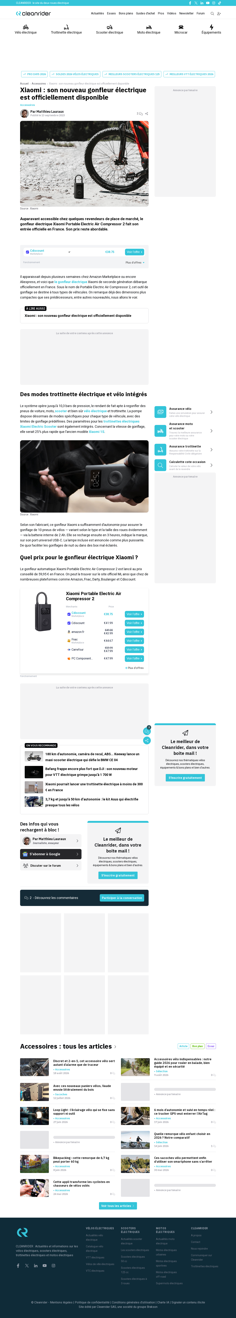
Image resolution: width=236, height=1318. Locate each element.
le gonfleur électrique (70, 282)
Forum (201, 13)
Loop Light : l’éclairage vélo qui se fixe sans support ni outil (84, 1111)
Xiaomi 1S (96, 432)
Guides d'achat (145, 13)
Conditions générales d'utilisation (133, 1302)
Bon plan (197, 1046)
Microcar (181, 32)
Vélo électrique (26, 32)
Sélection (162, 1071)
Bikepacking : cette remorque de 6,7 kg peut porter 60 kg (81, 1159)
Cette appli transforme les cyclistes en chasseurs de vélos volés (81, 1183)
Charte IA (163, 1302)
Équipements (211, 32)
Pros (161, 13)
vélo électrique (95, 411)
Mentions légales (61, 1302)
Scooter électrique (109, 32)
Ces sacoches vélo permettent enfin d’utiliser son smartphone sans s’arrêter (183, 1159)
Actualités (97, 13)
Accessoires (39, 83)
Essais (111, 13)
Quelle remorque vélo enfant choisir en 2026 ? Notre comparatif (182, 1135)
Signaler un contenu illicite (188, 1302)
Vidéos (171, 13)
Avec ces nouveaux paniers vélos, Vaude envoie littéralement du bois (82, 1087)
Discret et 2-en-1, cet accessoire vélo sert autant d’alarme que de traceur (84, 1063)
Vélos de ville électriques (100, 1264)
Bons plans (126, 13)
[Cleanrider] (33, 13)
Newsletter (186, 13)
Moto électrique (148, 32)
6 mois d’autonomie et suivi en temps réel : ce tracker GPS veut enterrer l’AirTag (184, 1111)
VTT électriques (95, 1257)
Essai (211, 1046)
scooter (61, 411)
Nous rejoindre (199, 1248)
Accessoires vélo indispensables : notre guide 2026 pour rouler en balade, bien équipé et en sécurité (182, 1062)
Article (183, 1046)
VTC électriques (95, 1270)
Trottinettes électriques (204, 1266)
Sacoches (61, 1094)
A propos (196, 1235)
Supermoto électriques (169, 1283)
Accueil (24, 83)
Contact (195, 1242)
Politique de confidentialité (92, 1302)
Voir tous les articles (116, 1206)
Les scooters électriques (135, 1250)
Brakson (152, 1307)
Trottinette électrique (66, 32)
